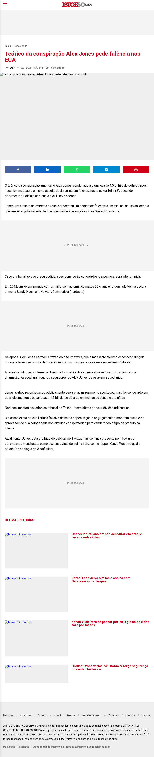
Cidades (113, 715)
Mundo (42, 715)
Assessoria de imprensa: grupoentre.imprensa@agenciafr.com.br (71, 746)
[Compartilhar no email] (136, 169)
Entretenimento (91, 715)
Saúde (146, 715)
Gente (71, 715)
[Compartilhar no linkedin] (47, 169)
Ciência (130, 715)
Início (8, 46)
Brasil (57, 715)
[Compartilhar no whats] (77, 169)
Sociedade (21, 46)
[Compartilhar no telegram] (106, 169)
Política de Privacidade (16, 746)
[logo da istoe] (77, 5)
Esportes (26, 715)
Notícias (8, 715)
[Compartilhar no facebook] (18, 169)
